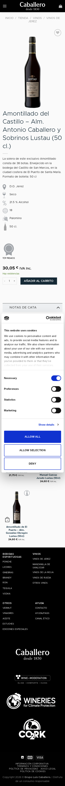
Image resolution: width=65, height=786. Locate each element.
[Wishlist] (57, 32)
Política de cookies (33, 771)
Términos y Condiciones (32, 766)
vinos (37, 554)
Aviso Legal (48, 769)
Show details (46, 424)
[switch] (56, 389)
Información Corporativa (32, 764)
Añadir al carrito (38, 281)
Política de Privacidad (23, 769)
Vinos (37, 18)
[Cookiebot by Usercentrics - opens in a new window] (46, 318)
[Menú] (5, 6)
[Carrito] (60, 6)
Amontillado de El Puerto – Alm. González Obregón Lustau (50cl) (17, 531)
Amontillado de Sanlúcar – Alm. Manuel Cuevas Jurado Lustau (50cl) (48, 473)
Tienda (23, 18)
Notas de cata (23, 307)
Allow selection (32, 450)
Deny (32, 463)
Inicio (9, 18)
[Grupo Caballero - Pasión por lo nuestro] (32, 6)
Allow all (32, 436)
